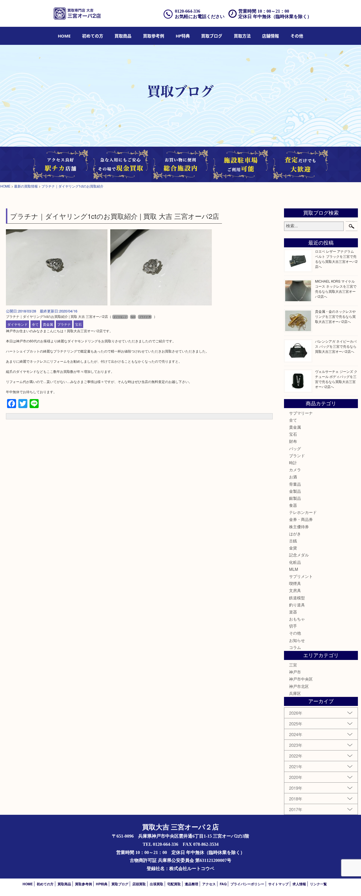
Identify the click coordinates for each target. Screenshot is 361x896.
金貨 (293, 548)
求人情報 (299, 883)
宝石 (78, 324)
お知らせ (297, 640)
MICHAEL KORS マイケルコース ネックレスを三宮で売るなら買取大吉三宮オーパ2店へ (335, 289)
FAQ (223, 883)
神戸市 (295, 672)
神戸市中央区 (301, 679)
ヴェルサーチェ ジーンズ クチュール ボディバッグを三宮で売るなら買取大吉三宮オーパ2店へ (336, 379)
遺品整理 (191, 883)
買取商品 (123, 36)
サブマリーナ (301, 413)
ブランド (297, 455)
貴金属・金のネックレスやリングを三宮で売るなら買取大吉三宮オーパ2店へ (335, 316)
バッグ (295, 448)
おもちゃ (297, 619)
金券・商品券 (301, 519)
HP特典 (183, 36)
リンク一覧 (318, 883)
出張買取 (156, 883)
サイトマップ (278, 883)
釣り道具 (297, 604)
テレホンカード (303, 512)
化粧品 (295, 562)
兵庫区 (295, 693)
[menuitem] (64, 36)
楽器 (293, 612)
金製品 (295, 491)
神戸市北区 (299, 686)
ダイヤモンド (17, 324)
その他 (295, 633)
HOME (64, 36)
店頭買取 (139, 883)
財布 (293, 441)
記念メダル (299, 555)
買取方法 (242, 36)
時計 (293, 462)
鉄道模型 (297, 597)
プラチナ (64, 324)
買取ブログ (211, 36)
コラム (295, 647)
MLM (293, 569)
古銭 (293, 540)
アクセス (209, 883)
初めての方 (92, 36)
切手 (293, 626)
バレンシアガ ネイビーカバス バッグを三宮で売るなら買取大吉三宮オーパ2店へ (335, 346)
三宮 (293, 665)
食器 (293, 505)
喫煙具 (295, 583)
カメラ (295, 469)
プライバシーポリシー (247, 883)
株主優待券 (299, 526)
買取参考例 (153, 36)
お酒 (293, 476)
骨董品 (295, 484)
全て (35, 324)
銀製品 (295, 498)
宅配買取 (174, 883)
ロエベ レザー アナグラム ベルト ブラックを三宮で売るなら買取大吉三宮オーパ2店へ (336, 259)
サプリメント (301, 576)
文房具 (295, 590)
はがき (295, 533)
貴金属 (48, 324)
